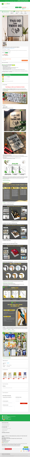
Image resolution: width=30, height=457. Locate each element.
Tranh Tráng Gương (17, 12)
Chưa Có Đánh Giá (4, 49)
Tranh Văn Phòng (7, 48)
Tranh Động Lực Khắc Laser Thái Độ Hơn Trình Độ (20, 13)
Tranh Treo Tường (7, 1)
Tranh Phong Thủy (25, 12)
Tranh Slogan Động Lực (12, 12)
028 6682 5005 (24, 7)
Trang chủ (3, 13)
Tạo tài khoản (23, 0)
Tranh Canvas (22, 12)
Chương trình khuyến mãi (20, 1)
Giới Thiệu (3, 431)
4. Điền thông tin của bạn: (18, 397)
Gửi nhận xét (23, 403)
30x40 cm (7, 52)
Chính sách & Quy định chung (5, 426)
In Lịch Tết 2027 (11, 1)
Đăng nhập (27, 0)
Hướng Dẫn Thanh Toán (5, 429)
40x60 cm (9, 52)
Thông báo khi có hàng (24, 60)
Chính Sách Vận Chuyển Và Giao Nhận (6, 428)
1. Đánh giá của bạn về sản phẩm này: (7, 397)
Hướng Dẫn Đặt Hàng (4, 430)
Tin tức (15, 1)
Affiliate (19, 0)
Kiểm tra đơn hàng (26, 1)
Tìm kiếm (17, 7)
